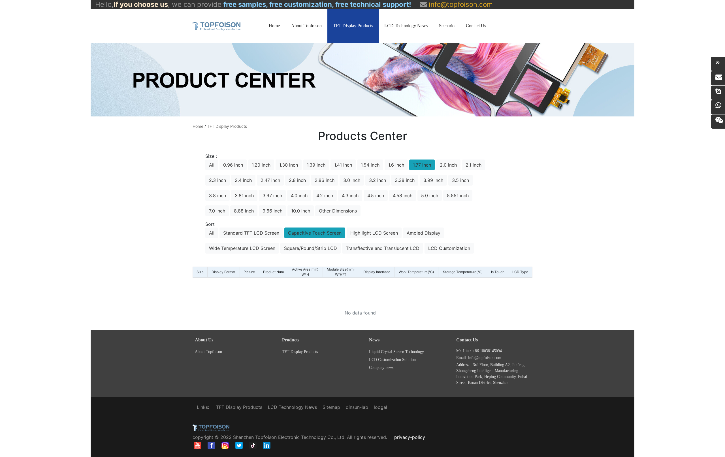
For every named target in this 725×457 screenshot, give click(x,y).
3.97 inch (272, 195)
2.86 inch (324, 180)
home (198, 126)
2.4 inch (243, 180)
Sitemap (331, 407)
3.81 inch (244, 195)
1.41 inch (343, 165)
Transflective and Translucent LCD (382, 248)
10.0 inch (300, 211)
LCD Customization (449, 248)
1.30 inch (288, 165)
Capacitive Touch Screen (315, 233)
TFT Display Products (353, 25)
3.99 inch (433, 180)
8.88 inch (244, 211)
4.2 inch (324, 195)
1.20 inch (261, 165)
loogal (380, 407)
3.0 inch (351, 180)
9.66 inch (272, 211)
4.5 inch (375, 195)
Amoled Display (423, 233)
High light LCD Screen (374, 233)
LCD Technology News (406, 25)
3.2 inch (377, 180)
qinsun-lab (357, 407)
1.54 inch (370, 165)
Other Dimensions (338, 211)
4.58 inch (402, 195)
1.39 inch (316, 165)
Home (274, 25)
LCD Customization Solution (392, 360)
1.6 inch (396, 165)
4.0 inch (299, 195)
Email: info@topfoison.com (478, 358)
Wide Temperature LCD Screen (242, 248)
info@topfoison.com (460, 4)
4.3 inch (350, 195)
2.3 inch (217, 180)
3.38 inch (405, 180)
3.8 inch (217, 195)
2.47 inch (270, 180)
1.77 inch (422, 165)
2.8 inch (297, 180)
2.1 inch (473, 165)
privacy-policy (409, 437)
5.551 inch (458, 195)
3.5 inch (460, 180)
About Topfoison (306, 25)
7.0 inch (217, 211)
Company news (381, 367)
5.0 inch (429, 195)
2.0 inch (448, 165)
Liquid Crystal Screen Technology (396, 352)
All (211, 165)
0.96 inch (233, 165)
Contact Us (476, 25)
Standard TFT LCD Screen (251, 233)
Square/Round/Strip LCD (310, 248)
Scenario (447, 25)
